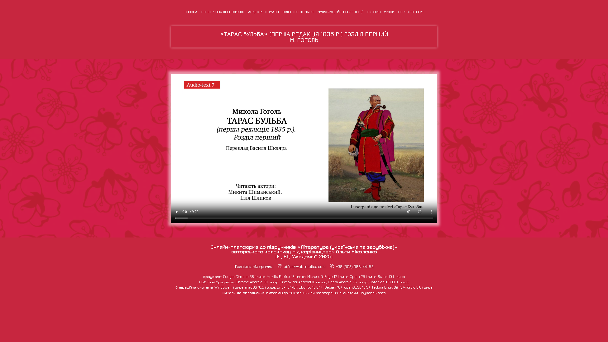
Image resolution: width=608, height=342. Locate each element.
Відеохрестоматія (298, 12)
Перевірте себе (411, 12)
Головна (190, 12)
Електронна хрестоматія (222, 12)
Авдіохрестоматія (263, 12)
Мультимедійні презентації (340, 12)
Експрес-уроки (380, 12)
